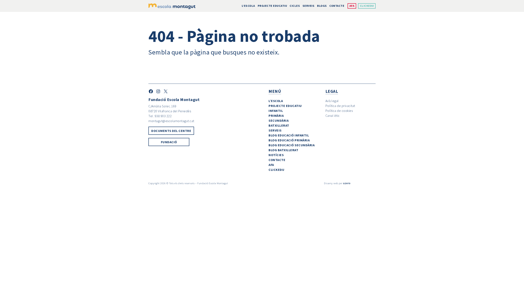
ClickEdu (367, 6)
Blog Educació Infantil (289, 135)
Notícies (276, 155)
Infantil (276, 111)
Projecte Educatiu (272, 6)
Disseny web (331, 183)
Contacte (336, 6)
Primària (276, 115)
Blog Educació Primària (289, 140)
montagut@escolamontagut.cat (171, 121)
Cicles (295, 6)
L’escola (248, 6)
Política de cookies (339, 111)
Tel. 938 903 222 (160, 116)
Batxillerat (279, 125)
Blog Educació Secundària (292, 145)
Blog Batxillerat (283, 150)
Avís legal (332, 101)
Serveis (309, 6)
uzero (347, 183)
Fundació (169, 142)
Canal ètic (332, 115)
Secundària (279, 120)
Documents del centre (171, 131)
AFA (352, 6)
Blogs (322, 6)
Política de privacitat (340, 106)
